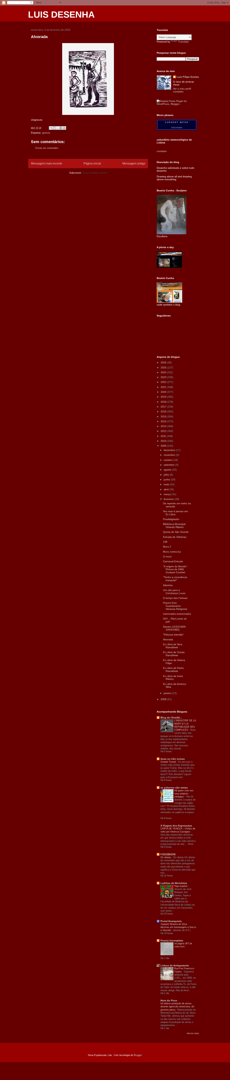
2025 (164, 367)
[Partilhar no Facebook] (61, 128)
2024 (164, 372)
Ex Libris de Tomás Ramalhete (174, 654)
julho (167, 474)
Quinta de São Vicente (175, 531)
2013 (164, 426)
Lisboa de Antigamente (174, 965)
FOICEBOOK (168, 854)
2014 (164, 421)
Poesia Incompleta (171, 940)
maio (167, 484)
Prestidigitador (171, 519)
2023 (164, 377)
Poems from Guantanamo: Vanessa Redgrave (175, 605)
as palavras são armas (174, 787)
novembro (170, 454)
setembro (169, 464)
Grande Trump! (168, 761)
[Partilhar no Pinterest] (64, 128)
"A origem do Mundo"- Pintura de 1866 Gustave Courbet (175, 569)
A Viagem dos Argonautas (176, 825)
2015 (164, 416)
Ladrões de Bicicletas (173, 883)
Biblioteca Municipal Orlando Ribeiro (174, 526)
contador (162, 151)
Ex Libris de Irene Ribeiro (173, 678)
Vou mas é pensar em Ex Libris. (175, 513)
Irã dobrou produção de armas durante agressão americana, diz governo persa (177, 1006)
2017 (164, 406)
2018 (164, 401)
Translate (183, 41)
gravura (46, 132)
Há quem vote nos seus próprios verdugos (183, 793)
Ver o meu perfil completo (182, 90)
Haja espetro (181, 886)
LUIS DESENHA (61, 15)
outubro (168, 459)
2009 (164, 445)
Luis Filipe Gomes (188, 76)
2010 (164, 440)
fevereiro (169, 499)
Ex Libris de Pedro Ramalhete (173, 669)
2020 (164, 391)
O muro (167, 556)
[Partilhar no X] (57, 128)
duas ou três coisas (172, 758)
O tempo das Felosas (175, 598)
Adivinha (168, 585)
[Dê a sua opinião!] (54, 128)
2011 (164, 436)
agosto (168, 469)
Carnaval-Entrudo (173, 561)
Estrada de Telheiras (174, 537)
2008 (164, 699)
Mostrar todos (193, 1033)
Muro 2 (167, 546)
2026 (164, 362)
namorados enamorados (177, 613)
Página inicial (92, 163)
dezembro (170, 450)
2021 (164, 387)
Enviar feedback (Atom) (94, 172)
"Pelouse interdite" (173, 634)
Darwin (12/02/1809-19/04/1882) (174, 628)
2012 (164, 431)
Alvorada (168, 639)
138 (165, 541)
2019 (164, 396)
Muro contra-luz (172, 551)
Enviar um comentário (46, 148)
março (168, 494)
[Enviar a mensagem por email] (50, 128)
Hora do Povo (168, 1000)
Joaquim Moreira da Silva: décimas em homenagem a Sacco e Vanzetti (178, 927)
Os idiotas (166, 857)
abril (166, 489)
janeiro (168, 693)
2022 (164, 382)
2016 (164, 411)
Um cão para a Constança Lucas (174, 592)
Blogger (138, 1055)
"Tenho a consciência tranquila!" (175, 579)
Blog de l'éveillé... (171, 717)
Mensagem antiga (133, 163)
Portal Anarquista (171, 921)
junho (167, 479)
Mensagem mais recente (46, 163)
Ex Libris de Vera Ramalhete (172, 646)
